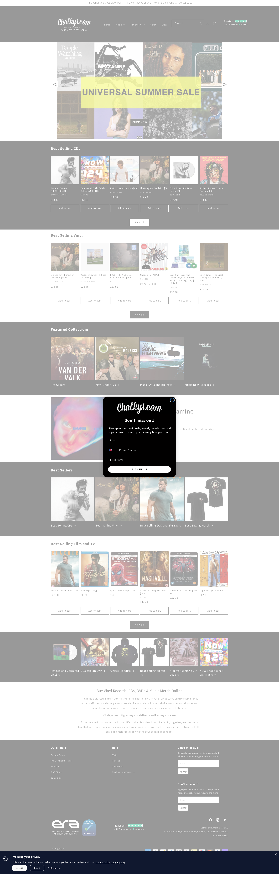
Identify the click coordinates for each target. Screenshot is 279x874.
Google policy (118, 862)
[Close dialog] (172, 400)
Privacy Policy (103, 862)
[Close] (275, 854)
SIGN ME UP (139, 469)
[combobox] (113, 450)
